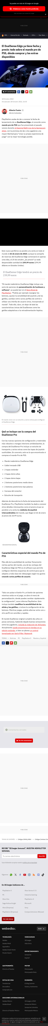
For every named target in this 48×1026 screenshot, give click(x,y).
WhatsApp (11, 874)
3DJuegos (28, 940)
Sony (26, 908)
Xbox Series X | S (30, 891)
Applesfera (6, 947)
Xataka (4, 940)
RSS (34, 874)
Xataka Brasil (6, 1004)
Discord (38, 874)
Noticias (13, 638)
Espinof (27, 958)
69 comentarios (10, 92)
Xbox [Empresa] (7, 908)
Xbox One (5, 899)
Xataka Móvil (6, 943)
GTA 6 (33, 35)
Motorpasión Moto (31, 972)
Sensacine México (30, 1004)
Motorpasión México (31, 1011)
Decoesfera (6, 987)
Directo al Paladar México (10, 1011)
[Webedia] (9, 930)
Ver (25, 740)
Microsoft (28, 903)
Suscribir (42, 856)
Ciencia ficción (15, 35)
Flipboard (26, 91)
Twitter (22, 91)
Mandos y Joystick (39, 638)
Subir (40, 929)
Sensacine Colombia (31, 1007)
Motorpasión (29, 969)
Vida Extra (28, 943)
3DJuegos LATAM (30, 1001)
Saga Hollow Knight (9, 903)
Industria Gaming (31, 895)
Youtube (24, 874)
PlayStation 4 (29, 899)
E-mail (30, 91)
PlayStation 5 (26, 638)
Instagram (29, 874)
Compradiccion (7, 990)
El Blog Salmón (29, 983)
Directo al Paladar (8, 969)
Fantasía (25, 35)
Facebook (18, 91)
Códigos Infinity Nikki (25, 839)
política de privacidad (30, 863)
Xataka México (7, 1001)
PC (19, 638)
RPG (5, 35)
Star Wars (42, 35)
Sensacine (28, 955)
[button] (16, 110)
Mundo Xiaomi (7, 953)
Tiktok (43, 874)
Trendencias (6, 983)
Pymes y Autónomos (31, 987)
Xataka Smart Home (9, 950)
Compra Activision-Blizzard (34, 912)
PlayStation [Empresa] (10, 912)
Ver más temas (8, 919)
